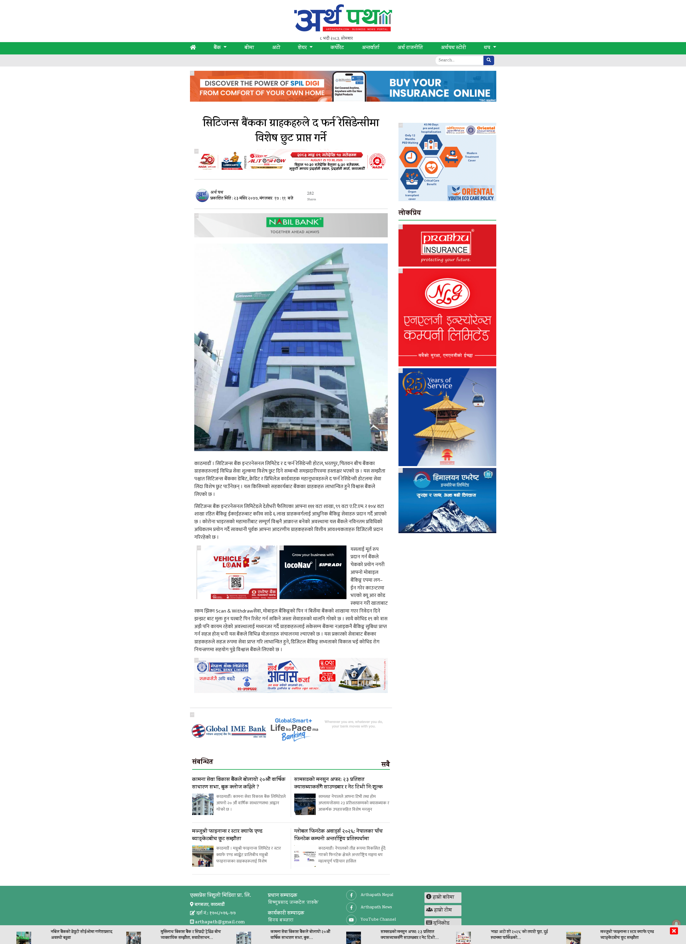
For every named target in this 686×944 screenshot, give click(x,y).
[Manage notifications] (676, 924)
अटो (276, 48)
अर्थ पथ (216, 193)
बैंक (218, 48)
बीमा (249, 48)
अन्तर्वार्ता (370, 48)
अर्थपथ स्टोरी (453, 48)
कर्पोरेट (337, 48)
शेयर (303, 48)
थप (487, 48)
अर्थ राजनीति (410, 48)
